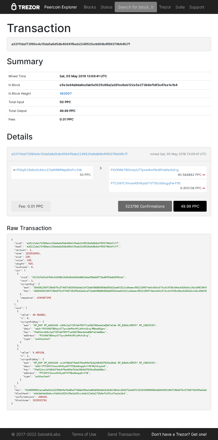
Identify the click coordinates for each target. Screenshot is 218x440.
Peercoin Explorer (60, 7)
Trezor (165, 7)
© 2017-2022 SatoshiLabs (35, 434)
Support (196, 7)
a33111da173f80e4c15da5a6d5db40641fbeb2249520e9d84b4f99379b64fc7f (69, 154)
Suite (180, 7)
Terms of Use (84, 434)
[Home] (25, 7)
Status (106, 7)
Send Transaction (124, 434)
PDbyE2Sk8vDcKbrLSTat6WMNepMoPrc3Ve (49, 170)
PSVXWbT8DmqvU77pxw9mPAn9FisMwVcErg (145, 170)
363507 (66, 93)
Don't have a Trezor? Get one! (179, 434)
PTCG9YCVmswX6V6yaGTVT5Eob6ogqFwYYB (145, 183)
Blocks (90, 7)
